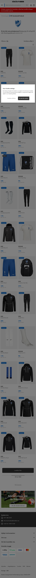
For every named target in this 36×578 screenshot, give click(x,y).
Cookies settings (11, 98)
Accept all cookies (23, 98)
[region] (18, 93)
